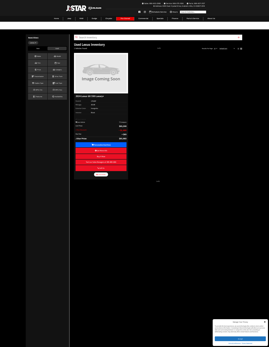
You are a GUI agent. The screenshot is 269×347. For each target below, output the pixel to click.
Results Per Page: (207, 48)
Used (57, 48)
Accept (240, 339)
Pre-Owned (125, 18)
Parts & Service (193, 18)
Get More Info (102, 150)
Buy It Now (101, 156)
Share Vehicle (81, 119)
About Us (211, 18)
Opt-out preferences (234, 343)
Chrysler (108, 18)
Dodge (94, 18)
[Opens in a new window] (139, 12)
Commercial (143, 18)
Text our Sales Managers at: (101, 162)
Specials (160, 18)
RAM (81, 18)
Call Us (101, 168)
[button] (265, 322)
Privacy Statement (247, 343)
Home (56, 18)
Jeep (69, 18)
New (38, 48)
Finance (175, 18)
